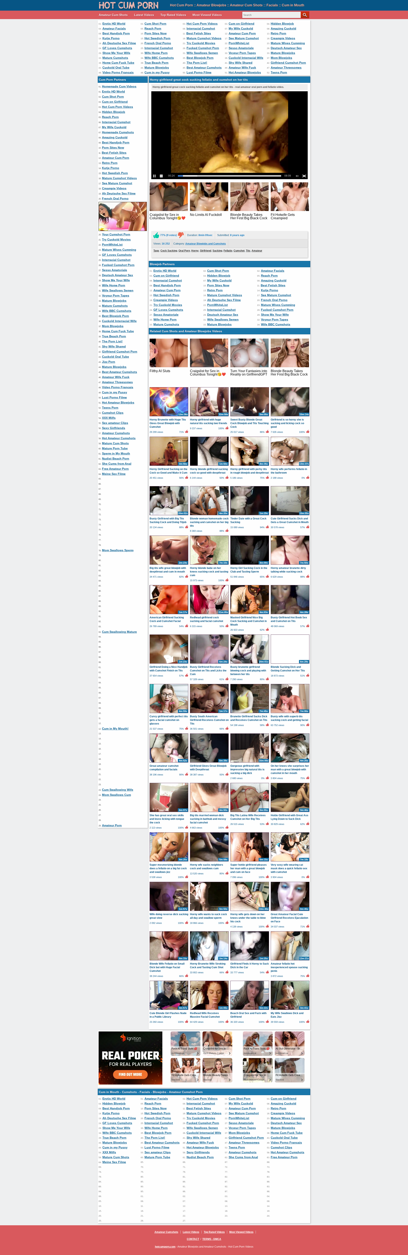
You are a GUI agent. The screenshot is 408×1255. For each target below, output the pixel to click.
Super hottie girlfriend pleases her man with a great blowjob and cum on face (248, 868)
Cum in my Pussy (157, 72)
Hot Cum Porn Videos (202, 23)
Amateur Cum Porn (242, 33)
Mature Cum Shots (115, 443)
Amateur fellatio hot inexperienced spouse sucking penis (289, 967)
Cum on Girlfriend (241, 23)
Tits (248, 250)
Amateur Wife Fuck (242, 67)
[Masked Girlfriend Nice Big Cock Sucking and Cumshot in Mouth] (249, 613)
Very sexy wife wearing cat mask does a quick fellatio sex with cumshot (289, 868)
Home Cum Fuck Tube (118, 62)
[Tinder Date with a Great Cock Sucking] (249, 515)
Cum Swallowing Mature (119, 631)
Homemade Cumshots (118, 132)
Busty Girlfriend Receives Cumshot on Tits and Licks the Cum (208, 670)
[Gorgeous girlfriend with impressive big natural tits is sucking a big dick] (249, 762)
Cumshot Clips (112, 412)
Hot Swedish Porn (157, 38)
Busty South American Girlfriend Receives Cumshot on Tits (209, 720)
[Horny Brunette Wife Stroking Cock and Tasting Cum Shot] (209, 960)
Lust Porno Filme (199, 72)
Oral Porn (184, 250)
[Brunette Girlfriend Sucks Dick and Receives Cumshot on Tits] (249, 712)
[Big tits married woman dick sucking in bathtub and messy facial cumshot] (209, 811)
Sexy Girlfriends (113, 428)
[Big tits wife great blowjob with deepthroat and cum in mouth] (169, 564)
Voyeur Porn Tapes (242, 53)
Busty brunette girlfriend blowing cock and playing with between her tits (248, 670)
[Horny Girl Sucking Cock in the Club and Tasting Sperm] (249, 564)
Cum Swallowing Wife (117, 789)
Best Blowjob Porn (200, 57)
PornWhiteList (239, 43)
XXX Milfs (109, 417)
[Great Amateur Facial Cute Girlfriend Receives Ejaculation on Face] (290, 910)
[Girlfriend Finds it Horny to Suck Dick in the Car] (249, 960)
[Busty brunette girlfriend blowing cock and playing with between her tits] (249, 663)
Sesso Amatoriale (241, 48)
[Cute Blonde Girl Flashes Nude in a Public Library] (169, 1009)
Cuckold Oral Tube (115, 67)
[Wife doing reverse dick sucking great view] (169, 910)
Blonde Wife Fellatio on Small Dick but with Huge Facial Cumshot (167, 967)
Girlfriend (205, 250)
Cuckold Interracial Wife (246, 57)
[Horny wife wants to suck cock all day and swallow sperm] (209, 910)
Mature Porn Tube (115, 448)
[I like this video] (156, 235)
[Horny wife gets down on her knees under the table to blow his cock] (249, 910)
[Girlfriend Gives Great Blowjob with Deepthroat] (209, 762)
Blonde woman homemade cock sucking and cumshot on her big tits (209, 522)
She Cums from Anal (116, 463)
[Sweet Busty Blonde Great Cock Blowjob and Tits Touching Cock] (249, 416)
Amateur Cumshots (116, 433)
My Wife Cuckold (241, 28)
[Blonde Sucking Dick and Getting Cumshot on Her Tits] (290, 663)
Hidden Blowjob (282, 23)
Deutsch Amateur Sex (286, 48)
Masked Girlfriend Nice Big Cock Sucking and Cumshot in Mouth (248, 621)
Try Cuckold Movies (201, 43)
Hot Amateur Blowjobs (245, 72)
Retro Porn (278, 33)
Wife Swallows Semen (202, 53)
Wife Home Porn (156, 53)
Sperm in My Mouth (116, 453)
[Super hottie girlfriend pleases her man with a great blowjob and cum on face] (249, 861)
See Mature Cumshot (244, 38)
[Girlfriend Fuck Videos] (123, 230)
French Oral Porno (157, 43)
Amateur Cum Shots (113, 15)
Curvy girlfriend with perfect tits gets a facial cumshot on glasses (169, 720)
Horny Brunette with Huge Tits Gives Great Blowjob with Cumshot (168, 423)
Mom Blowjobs (281, 57)
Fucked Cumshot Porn (203, 48)
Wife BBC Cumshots (159, 57)
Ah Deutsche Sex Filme (119, 43)
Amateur (257, 250)
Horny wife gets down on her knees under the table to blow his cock (248, 918)
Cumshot (239, 250)
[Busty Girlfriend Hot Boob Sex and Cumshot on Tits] (290, 613)
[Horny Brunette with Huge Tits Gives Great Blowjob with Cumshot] (169, 416)
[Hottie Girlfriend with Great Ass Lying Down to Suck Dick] (290, 811)
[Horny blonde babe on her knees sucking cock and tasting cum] (209, 564)
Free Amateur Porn (115, 468)
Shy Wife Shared (240, 62)
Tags (156, 250)
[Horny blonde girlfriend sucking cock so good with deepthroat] (209, 465)
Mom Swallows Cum (116, 794)
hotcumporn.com (165, 1246)
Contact (193, 1239)
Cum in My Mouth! (115, 728)
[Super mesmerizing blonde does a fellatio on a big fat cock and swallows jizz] (169, 861)
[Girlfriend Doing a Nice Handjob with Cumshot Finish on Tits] (169, 663)
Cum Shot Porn (155, 23)
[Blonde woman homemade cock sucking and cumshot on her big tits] (209, 515)
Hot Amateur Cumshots (119, 438)
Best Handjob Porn (116, 33)
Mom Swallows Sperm (117, 550)
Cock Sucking (168, 250)
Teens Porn (279, 72)
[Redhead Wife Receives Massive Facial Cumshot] (209, 1009)
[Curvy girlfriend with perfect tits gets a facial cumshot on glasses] (169, 712)
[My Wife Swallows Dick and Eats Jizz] (290, 1009)
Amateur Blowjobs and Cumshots (205, 243)
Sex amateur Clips (115, 423)
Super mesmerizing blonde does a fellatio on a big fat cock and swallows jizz (168, 868)
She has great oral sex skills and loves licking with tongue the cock (167, 819)
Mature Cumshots (115, 57)
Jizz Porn (108, 361)
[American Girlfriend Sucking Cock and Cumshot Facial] (169, 613)
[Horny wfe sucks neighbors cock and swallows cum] (209, 861)
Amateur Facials (114, 28)
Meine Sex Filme (114, 474)
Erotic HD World (113, 23)
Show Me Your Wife (116, 53)
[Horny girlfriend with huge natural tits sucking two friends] (209, 416)
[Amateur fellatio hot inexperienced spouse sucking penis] (290, 960)
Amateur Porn (112, 825)
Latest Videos (144, 15)
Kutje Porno (111, 38)
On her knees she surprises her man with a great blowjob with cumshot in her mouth (290, 769)
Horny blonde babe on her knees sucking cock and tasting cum (209, 572)
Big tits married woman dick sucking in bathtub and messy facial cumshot (208, 819)
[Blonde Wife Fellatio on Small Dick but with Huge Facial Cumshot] (169, 960)
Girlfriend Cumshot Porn (288, 62)
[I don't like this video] (181, 235)
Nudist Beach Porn (115, 458)
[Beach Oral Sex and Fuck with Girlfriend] (249, 1009)
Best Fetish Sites (198, 33)
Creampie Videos (283, 38)
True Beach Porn (156, 62)
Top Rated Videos (173, 15)
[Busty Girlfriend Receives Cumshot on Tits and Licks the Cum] (209, 663)
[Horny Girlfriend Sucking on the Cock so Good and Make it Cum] (169, 465)
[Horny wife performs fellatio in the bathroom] (290, 465)
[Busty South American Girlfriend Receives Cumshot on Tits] (209, 712)
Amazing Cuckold (283, 28)
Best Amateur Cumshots (204, 67)
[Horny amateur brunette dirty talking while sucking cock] (290, 564)
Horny (195, 250)
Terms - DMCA (211, 1239)
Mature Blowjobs (283, 53)
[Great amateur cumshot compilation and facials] (169, 762)
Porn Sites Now (155, 33)
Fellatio (228, 250)
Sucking (217, 250)
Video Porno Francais (118, 72)
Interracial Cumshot (201, 28)
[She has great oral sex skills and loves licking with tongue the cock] (169, 811)
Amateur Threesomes (286, 67)
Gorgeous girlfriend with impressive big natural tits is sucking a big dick (247, 769)
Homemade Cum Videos (119, 86)
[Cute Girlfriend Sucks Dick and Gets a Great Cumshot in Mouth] (290, 515)
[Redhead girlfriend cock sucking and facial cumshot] (209, 613)
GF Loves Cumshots (117, 48)
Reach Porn (152, 28)
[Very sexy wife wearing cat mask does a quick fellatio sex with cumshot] (290, 861)
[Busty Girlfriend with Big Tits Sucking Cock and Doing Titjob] (169, 515)
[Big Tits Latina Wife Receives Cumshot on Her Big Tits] (249, 811)
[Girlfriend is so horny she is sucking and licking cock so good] (290, 416)
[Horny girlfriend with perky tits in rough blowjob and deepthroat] (249, 465)
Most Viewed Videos (207, 15)
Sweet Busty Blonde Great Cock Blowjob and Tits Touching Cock (249, 423)
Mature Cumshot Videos (204, 38)
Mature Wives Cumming (288, 43)
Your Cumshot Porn (116, 234)
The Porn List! (197, 62)
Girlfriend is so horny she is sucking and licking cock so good (287, 423)
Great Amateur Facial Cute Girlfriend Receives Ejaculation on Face (289, 918)
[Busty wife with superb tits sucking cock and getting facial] (290, 712)
